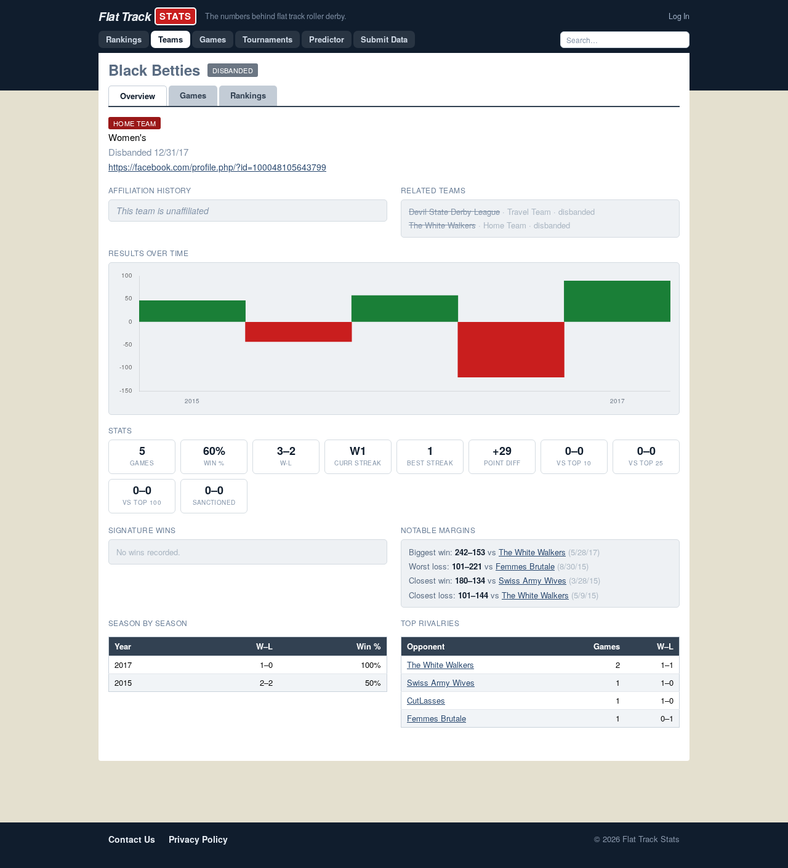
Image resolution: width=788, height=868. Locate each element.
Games (212, 39)
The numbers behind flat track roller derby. (275, 16)
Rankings (124, 39)
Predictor (326, 39)
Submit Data (384, 39)
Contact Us (131, 839)
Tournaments (267, 39)
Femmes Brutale (525, 566)
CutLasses (426, 700)
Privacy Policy (198, 839)
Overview (137, 96)
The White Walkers (442, 225)
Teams (170, 39)
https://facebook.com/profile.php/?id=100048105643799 (217, 167)
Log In (679, 16)
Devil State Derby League (454, 211)
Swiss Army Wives (532, 580)
